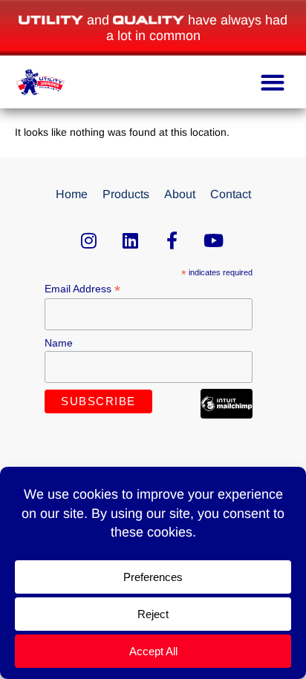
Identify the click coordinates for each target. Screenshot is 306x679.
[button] (272, 82)
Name (59, 343)
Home (72, 194)
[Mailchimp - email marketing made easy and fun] (227, 415)
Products (125, 194)
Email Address (82, 289)
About (179, 194)
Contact (230, 194)
